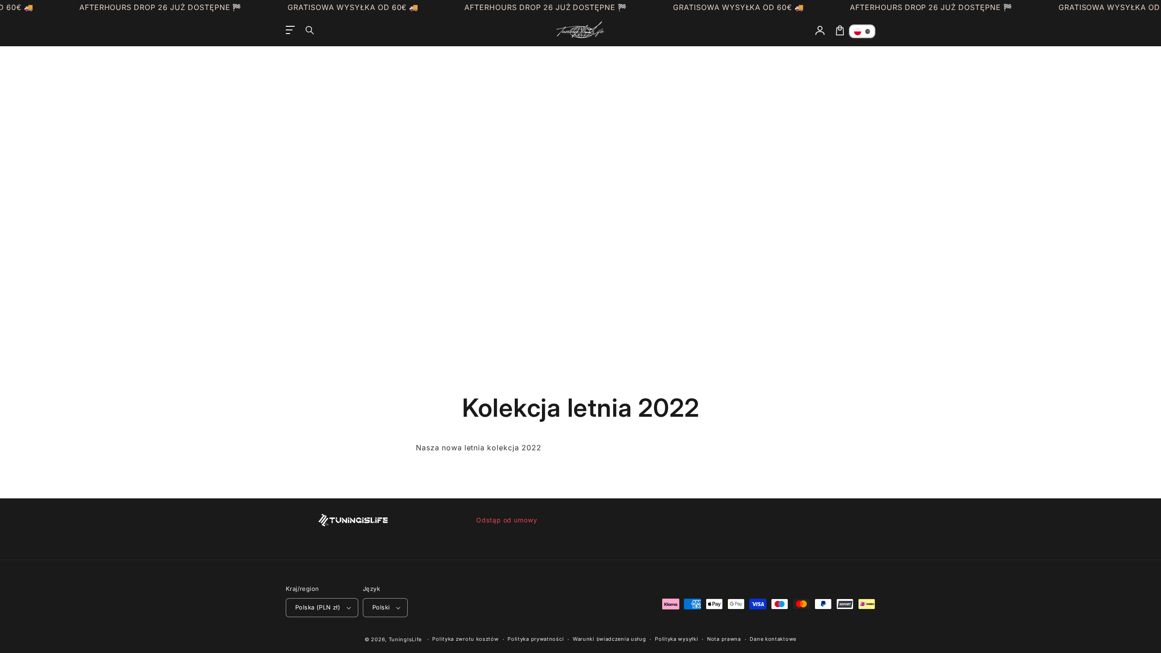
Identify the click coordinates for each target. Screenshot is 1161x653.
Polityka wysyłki (676, 639)
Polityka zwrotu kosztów (465, 639)
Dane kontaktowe (773, 639)
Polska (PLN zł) (317, 607)
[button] (310, 30)
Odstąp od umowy (506, 520)
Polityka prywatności (535, 639)
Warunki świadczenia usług (609, 639)
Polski (381, 607)
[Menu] (290, 30)
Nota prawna (724, 639)
